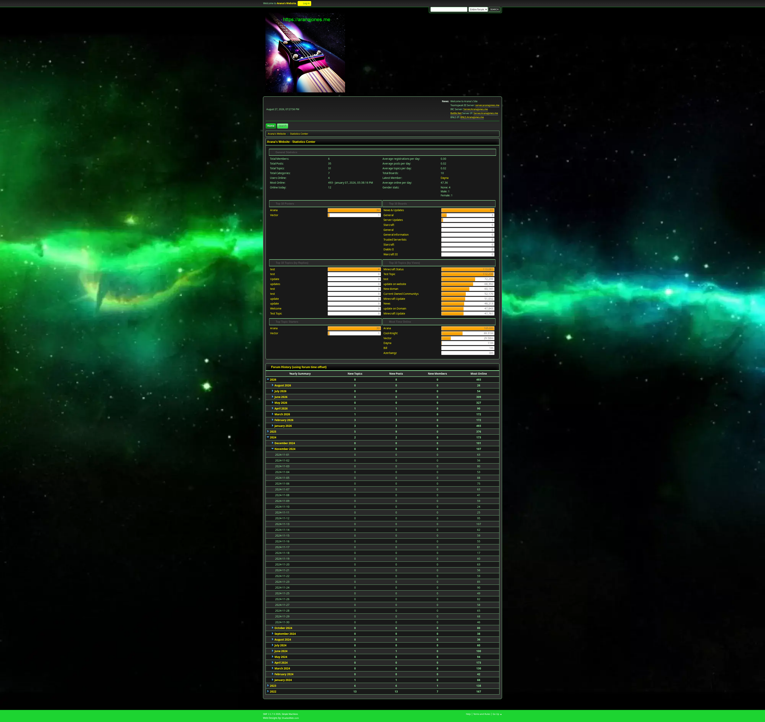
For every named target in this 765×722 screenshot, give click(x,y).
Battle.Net (456, 113)
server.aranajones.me (487, 105)
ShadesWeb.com (290, 717)
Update (274, 279)
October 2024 (283, 628)
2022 (273, 691)
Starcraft (388, 225)
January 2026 (283, 426)
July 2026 (280, 391)
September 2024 (285, 634)
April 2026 (281, 408)
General (388, 215)
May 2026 (281, 403)
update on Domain (394, 308)
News (386, 303)
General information (396, 234)
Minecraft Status (393, 269)
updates (275, 284)
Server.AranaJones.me (475, 109)
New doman (390, 289)
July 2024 (280, 645)
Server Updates (393, 220)
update (274, 299)
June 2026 (281, 397)
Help (468, 713)
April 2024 (281, 662)
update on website (394, 284)
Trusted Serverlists (394, 239)
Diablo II (388, 249)
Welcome (275, 308)
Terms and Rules (481, 713)
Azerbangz (390, 353)
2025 (273, 431)
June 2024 (281, 651)
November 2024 (285, 449)
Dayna (444, 178)
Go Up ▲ (497, 713)
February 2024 (284, 674)
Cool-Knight (390, 333)
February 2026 (284, 420)
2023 (273, 686)
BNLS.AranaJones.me (472, 117)
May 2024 (281, 657)
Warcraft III (390, 254)
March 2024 (282, 668)
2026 (273, 379)
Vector (274, 215)
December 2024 (285, 443)
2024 (273, 437)
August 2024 (283, 639)
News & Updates (393, 210)
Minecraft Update (394, 299)
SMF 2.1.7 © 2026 (271, 714)
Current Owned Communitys (401, 294)
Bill (385, 348)
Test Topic (276, 313)
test (272, 269)
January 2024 (283, 680)
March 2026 (282, 414)
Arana (274, 210)
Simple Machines (290, 714)
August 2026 (283, 385)
